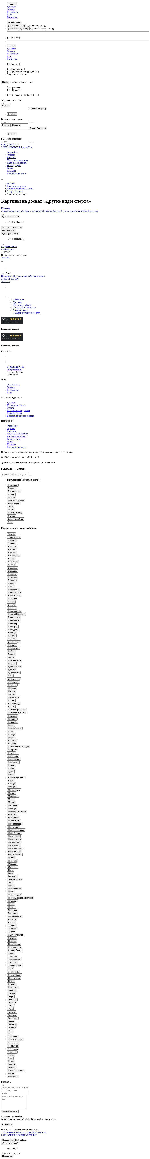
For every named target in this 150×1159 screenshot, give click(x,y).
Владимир (12, 623)
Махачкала (13, 796)
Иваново (12, 688)
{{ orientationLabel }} (10, 216)
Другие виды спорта (11, 211)
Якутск (11, 1074)
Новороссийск (14, 842)
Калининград (14, 703)
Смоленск (12, 963)
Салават (12, 925)
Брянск (11, 605)
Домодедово (13, 673)
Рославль (12, 913)
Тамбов (11, 993)
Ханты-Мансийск (15, 1040)
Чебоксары (13, 1043)
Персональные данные (24, 307)
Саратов (12, 941)
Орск (10, 882)
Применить (7, 1156)
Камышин (12, 716)
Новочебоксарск (15, 848)
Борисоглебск (14, 596)
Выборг (11, 651)
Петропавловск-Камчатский (20, 898)
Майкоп (11, 793)
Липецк (11, 784)
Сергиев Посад (15, 950)
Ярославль (13, 1077)
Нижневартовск (15, 824)
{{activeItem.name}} (16, 26)
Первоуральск (14, 888)
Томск (10, 1006)
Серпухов (12, 956)
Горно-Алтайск (14, 660)
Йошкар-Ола (13, 697)
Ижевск (11, 691)
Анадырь (12, 540)
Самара (11, 516)
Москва (11, 497)
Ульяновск (12, 1018)
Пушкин (11, 907)
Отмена (5, 105)
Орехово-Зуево (15, 879)
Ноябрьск (12, 861)
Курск (10, 771)
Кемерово (12, 722)
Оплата (10, 408)
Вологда (12, 633)
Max (30, 147)
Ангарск (11, 543)
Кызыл (11, 774)
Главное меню (14, 22)
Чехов (11, 1055)
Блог (9, 14)
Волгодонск (13, 629)
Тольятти (12, 1003)
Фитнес (56, 211)
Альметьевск (14, 537)
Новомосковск (14, 839)
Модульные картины (17, 160)
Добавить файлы (9, 1111)
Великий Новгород (16, 614)
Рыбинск (12, 919)
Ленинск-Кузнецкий (16, 777)
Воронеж (12, 488)
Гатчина (11, 654)
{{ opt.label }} (17, 222)
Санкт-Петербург (15, 519)
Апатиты (12, 546)
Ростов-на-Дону (15, 513)
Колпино (12, 744)
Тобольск (12, 1000)
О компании (13, 384)
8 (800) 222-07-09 (9, 144)
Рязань (11, 922)
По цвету (16, 125)
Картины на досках (16, 163)
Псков (10, 904)
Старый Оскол (14, 975)
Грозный (11, 663)
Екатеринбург (14, 491)
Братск (11, 602)
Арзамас (12, 549)
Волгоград (12, 485)
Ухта (10, 1033)
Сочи (10, 969)
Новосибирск (14, 503)
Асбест (11, 559)
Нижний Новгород (16, 500)
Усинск (11, 1021)
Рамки (10, 168)
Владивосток (14, 617)
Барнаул (12, 574)
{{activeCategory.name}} (18, 29)
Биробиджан (13, 589)
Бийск (10, 586)
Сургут (11, 981)
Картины (11, 157)
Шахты (11, 1061)
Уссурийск (12, 1024)
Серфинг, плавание (32, 211)
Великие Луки (14, 611)
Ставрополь (13, 972)
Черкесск (12, 1052)
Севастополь (14, 944)
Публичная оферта (22, 305)
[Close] (2, 1085)
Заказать (5, 257)
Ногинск (11, 858)
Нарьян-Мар (13, 818)
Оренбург (12, 876)
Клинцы (11, 734)
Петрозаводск (14, 895)
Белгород (12, 577)
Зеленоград (13, 682)
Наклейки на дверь (16, 173)
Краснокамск (14, 759)
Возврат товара (20, 310)
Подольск (12, 901)
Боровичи (12, 599)
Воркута (11, 636)
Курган (11, 768)
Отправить (7, 1124)
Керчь (10, 725)
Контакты (12, 17)
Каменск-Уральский (16, 710)
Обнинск (12, 864)
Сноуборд (47, 211)
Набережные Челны (17, 811)
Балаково (12, 568)
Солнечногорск (15, 966)
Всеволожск (13, 648)
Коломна (12, 740)
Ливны (11, 781)
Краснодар (13, 756)
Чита (10, 1058)
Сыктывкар (13, 987)
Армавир (12, 552)
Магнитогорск (14, 790)
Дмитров (12, 670)
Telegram (23, 147)
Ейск (10, 676)
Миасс (11, 799)
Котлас (11, 753)
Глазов (11, 657)
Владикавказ (14, 620)
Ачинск (11, 565)
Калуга (11, 707)
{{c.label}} (12, 114)
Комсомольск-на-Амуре (18, 747)
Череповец (13, 1049)
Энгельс (12, 1067)
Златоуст (12, 685)
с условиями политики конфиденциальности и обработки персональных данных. (23, 1133)
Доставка (11, 6)
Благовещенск (14, 592)
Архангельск (13, 555)
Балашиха (12, 571)
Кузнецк (11, 765)
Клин (10, 731)
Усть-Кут (12, 1027)
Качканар (12, 719)
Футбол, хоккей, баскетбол (74, 211)
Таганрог (12, 990)
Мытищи (12, 808)
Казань (11, 494)
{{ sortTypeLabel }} (10, 233)
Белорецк (12, 580)
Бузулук (12, 608)
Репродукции (14, 165)
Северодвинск (14, 947)
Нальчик (12, 814)
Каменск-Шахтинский (17, 713)
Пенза (10, 885)
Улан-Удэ (12, 1015)
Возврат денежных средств (26, 313)
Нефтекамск (13, 821)
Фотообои (12, 152)
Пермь (11, 510)
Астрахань (13, 562)
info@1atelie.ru (14, 369)
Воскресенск (13, 642)
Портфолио (12, 12)
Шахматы (93, 211)
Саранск (12, 938)
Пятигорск (12, 910)
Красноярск (13, 762)
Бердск (11, 583)
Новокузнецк (13, 836)
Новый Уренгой (14, 855)
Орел (10, 873)
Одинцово (12, 867)
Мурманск (12, 805)
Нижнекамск (13, 827)
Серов (11, 953)
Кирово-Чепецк (14, 728)
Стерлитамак (14, 978)
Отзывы (11, 9)
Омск (10, 507)
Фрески (11, 155)
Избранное (18, 299)
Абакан (11, 534)
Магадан (12, 787)
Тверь (10, 996)
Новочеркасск (14, 851)
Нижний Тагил (14, 833)
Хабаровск (13, 1037)
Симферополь (14, 959)
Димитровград (14, 666)
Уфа (10, 522)
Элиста (11, 1064)
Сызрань (12, 984)
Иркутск (11, 694)
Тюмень (11, 1012)
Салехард (12, 929)
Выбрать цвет (8, 230)
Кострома (12, 750)
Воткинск (12, 645)
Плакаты (11, 170)
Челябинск (13, 1046)
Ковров (11, 737)
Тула (10, 1009)
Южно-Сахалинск (16, 1070)
